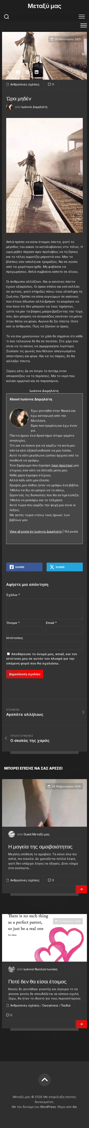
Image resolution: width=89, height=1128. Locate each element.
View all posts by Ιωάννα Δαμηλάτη (36, 531)
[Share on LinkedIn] (36, 72)
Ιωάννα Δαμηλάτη (34, 107)
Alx (74, 1107)
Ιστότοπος (14, 638)
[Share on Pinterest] (27, 72)
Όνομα (13, 623)
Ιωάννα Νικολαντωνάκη (40, 969)
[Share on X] (9, 72)
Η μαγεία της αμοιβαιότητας (40, 847)
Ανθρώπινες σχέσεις (25, 84)
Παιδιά (66, 1005)
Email (51, 623)
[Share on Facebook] (18, 72)
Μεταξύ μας (44, 6)
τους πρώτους (62, 465)
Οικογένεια (50, 1005)
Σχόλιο (13, 595)
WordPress (48, 1107)
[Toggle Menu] (83, 25)
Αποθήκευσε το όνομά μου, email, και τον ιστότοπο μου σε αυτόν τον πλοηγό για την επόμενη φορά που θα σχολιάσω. (41, 658)
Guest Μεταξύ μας (37, 834)
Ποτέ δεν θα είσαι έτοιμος (37, 982)
